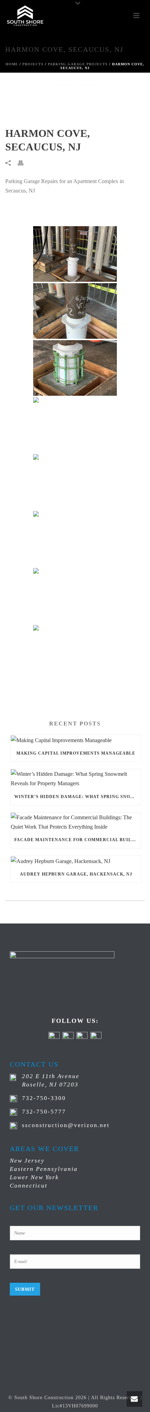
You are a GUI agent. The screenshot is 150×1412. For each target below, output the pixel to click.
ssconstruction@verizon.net (66, 1125)
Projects (33, 64)
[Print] (24, 162)
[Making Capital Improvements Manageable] (76, 740)
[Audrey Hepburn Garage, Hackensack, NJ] (76, 861)
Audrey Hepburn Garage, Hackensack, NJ (76, 874)
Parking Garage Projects (78, 64)
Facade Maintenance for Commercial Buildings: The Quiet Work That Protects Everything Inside (77, 839)
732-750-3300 (44, 1098)
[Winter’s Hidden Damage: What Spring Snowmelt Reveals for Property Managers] (76, 778)
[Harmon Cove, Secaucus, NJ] (75, 101)
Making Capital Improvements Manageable (75, 753)
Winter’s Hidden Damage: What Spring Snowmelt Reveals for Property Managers (77, 796)
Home (12, 64)
